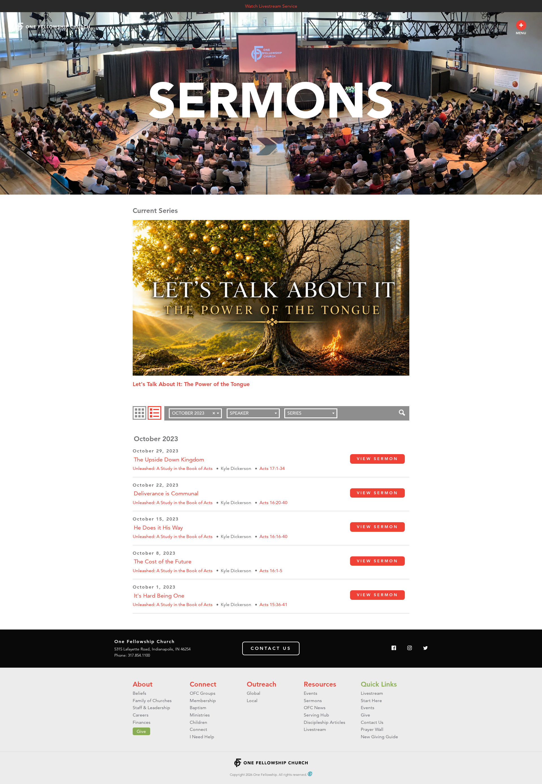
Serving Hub (316, 715)
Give (141, 731)
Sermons (313, 700)
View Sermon (377, 458)
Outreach (261, 684)
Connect (203, 684)
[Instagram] (409, 648)
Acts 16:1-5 (270, 570)
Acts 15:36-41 (273, 604)
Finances (141, 722)
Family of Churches (152, 700)
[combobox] (195, 413)
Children (198, 722)
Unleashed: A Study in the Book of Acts (173, 468)
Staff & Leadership (151, 707)
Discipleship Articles (324, 722)
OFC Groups (202, 693)
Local (252, 700)
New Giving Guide (379, 736)
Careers (140, 715)
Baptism (198, 707)
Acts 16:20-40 (273, 502)
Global (253, 693)
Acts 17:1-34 (272, 468)
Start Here (371, 700)
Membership (203, 700)
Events (310, 693)
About (142, 684)
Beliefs (139, 693)
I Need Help (202, 736)
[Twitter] (425, 648)
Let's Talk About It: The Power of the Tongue (191, 384)
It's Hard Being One (159, 595)
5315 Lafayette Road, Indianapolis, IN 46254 (152, 649)
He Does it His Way (158, 527)
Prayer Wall (372, 729)
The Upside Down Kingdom (169, 459)
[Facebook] (394, 648)
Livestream (315, 729)
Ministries (200, 715)
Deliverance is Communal (166, 493)
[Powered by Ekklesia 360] (310, 774)
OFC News (314, 707)
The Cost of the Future (162, 561)
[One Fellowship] (53, 27)
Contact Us (271, 648)
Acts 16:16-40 (273, 536)
